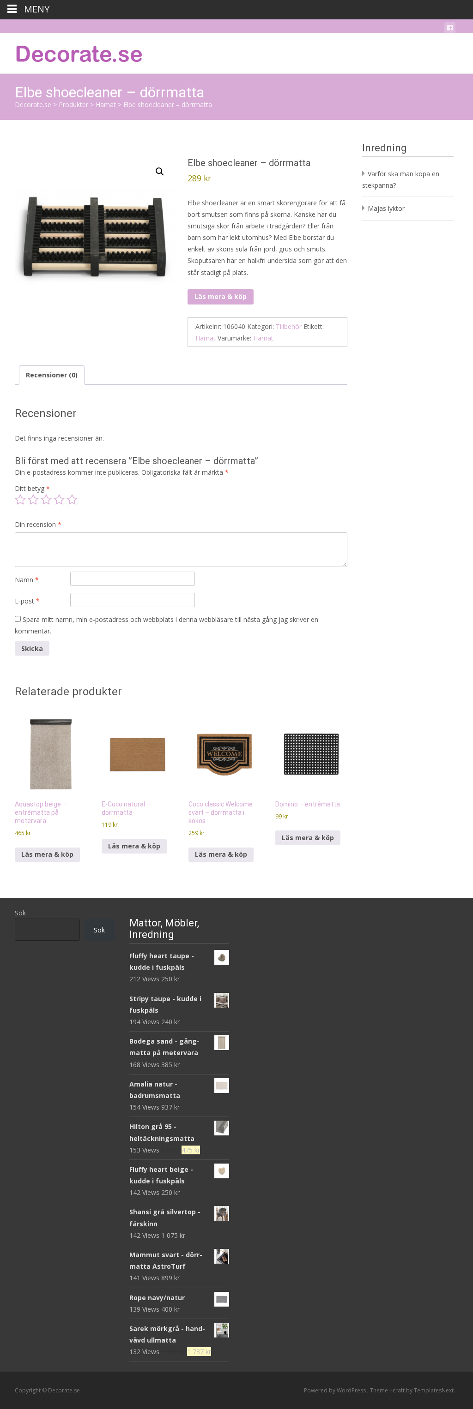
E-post (27, 601)
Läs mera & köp (220, 296)
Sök (20, 912)
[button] (160, 171)
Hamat (205, 338)
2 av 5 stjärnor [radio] (33, 499)
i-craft (397, 1390)
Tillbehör (289, 326)
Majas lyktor (386, 208)
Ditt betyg (32, 488)
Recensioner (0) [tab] (52, 374)
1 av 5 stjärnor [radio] (20, 499)
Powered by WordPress (335, 1390)
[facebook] (449, 29)
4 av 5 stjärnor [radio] (59, 499)
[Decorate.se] (72, 51)
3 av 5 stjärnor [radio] (46, 499)
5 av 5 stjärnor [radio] (72, 499)
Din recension (38, 524)
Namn (27, 579)
